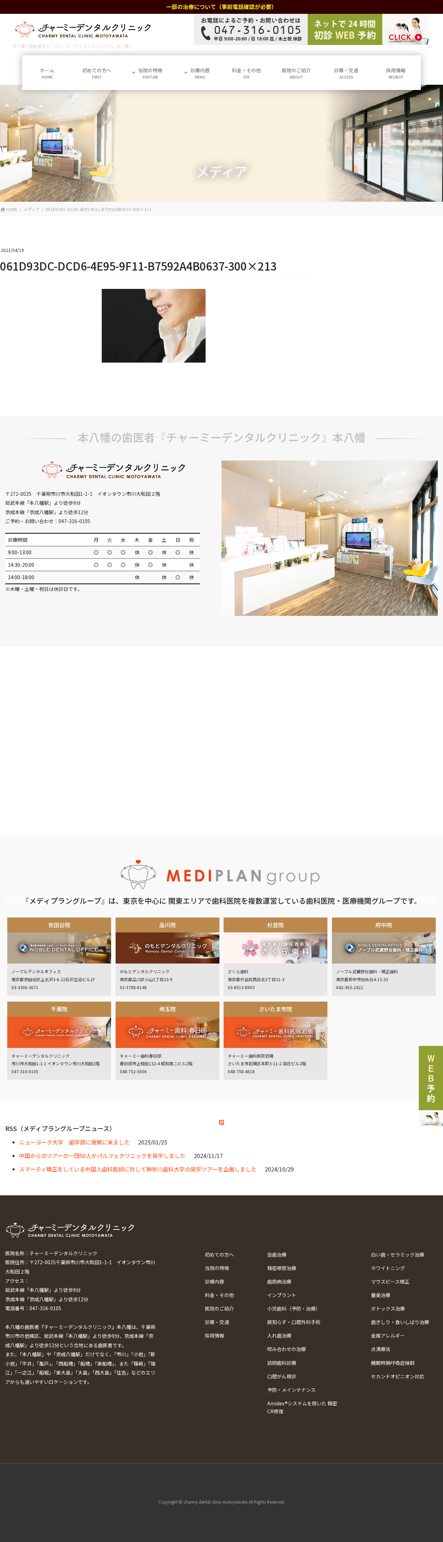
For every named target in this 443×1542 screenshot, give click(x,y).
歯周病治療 (279, 1281)
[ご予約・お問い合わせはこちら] (311, 29)
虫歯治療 (277, 1254)
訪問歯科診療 (281, 1362)
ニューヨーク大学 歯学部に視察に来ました (74, 1142)
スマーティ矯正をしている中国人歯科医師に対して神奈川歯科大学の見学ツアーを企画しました (137, 1169)
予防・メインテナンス (291, 1389)
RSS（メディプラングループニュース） (60, 1128)
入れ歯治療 (279, 1335)
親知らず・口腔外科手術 (293, 1322)
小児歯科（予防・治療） (293, 1308)
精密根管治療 (281, 1268)
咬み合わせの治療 (286, 1348)
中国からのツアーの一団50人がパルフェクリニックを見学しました (102, 1155)
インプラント (281, 1295)
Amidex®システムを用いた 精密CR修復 (302, 1407)
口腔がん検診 (281, 1376)
